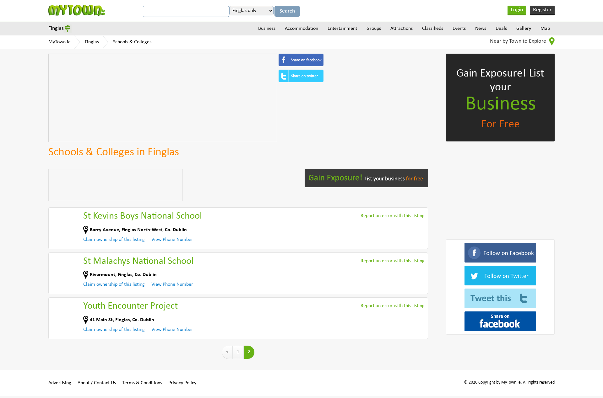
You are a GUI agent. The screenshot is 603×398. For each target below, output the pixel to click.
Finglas (56, 28)
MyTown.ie (59, 42)
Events (459, 28)
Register (542, 10)
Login (517, 10)
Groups (374, 28)
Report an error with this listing (393, 215)
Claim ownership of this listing (114, 239)
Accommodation (301, 28)
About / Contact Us (97, 382)
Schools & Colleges (132, 42)
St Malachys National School (138, 261)
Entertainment (342, 28)
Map (545, 28)
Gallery (523, 28)
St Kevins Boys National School (142, 216)
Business (266, 28)
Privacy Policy (182, 382)
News (480, 28)
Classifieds (432, 28)
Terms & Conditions (142, 382)
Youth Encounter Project (130, 306)
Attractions (401, 28)
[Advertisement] (163, 98)
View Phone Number (172, 239)
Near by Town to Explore (518, 41)
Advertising (59, 382)
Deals (501, 28)
